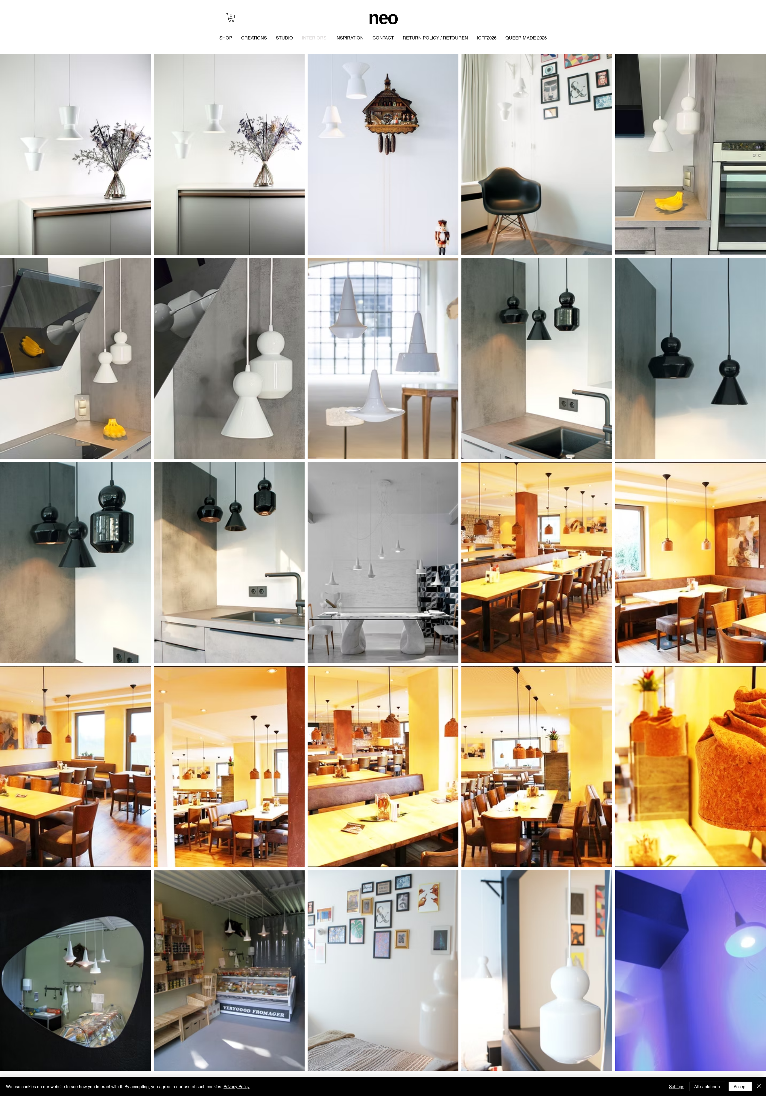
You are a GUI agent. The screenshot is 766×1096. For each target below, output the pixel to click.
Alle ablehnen (707, 1086)
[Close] (758, 1086)
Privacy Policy (237, 1086)
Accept (740, 1086)
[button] (231, 17)
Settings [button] (676, 1086)
